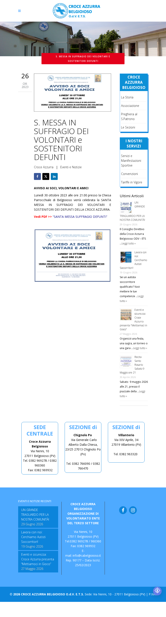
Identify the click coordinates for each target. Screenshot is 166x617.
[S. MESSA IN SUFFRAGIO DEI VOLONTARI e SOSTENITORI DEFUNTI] (72, 93)
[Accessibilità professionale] (157, 591)
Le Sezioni (128, 127)
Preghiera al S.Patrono (129, 116)
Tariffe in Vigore (131, 182)
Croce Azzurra (43, 167)
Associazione (130, 106)
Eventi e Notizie (71, 167)
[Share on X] (45, 176)
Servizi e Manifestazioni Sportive (131, 160)
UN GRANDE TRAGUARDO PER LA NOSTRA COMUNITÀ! (35, 514)
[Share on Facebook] (37, 176)
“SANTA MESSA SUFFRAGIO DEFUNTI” (80, 217)
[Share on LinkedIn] (54, 176)
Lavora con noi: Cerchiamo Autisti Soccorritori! (33, 537)
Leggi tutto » (129, 243)
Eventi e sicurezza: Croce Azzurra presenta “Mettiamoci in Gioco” (37, 559)
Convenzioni (129, 174)
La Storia (127, 97)
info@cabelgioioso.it (87, 555)
